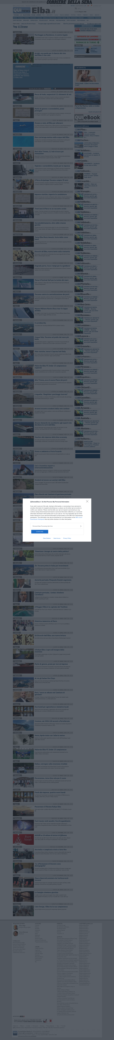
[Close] (88, 502)
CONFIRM (39, 531)
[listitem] (57, 526)
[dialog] (57, 520)
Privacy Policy (67, 538)
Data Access (57, 538)
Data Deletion (47, 538)
